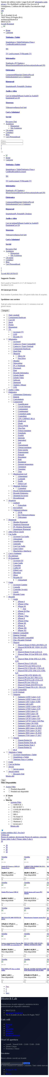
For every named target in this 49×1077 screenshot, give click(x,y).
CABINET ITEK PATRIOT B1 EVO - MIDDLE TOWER (35, 867)
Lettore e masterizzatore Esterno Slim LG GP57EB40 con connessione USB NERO (12, 944)
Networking (30, 65)
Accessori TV (17, 54)
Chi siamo (9, 1029)
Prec (7, 987)
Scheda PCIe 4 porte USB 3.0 (9, 892)
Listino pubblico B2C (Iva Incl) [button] (13, 833)
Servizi (8, 117)
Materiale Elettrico (22, 75)
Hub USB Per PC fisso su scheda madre (10, 969)
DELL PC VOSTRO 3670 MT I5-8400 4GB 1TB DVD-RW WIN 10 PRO (35, 969)
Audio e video (11, 91)
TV (7, 49)
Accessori (22, 44)
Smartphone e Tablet (13, 42)
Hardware (22, 65)
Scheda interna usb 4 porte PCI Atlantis (33, 892)
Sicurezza (9, 103)
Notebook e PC (11, 63)
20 (2, 841)
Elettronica (10, 70)
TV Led (9, 54)
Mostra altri (10, 776)
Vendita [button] (4, 857)
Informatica (10, 58)
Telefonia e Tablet (13, 37)
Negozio (9, 1024)
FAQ (8, 1026)
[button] (5, 835)
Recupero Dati (11, 122)
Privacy (8, 1074)
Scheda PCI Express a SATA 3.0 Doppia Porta (10, 867)
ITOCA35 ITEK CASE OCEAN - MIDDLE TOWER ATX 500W (33, 943)
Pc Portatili (19, 86)
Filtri (3, 780)
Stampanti (14, 65)
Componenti (10, 75)
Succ (7, 993)
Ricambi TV (27, 54)
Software (38, 65)
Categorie (5, 310)
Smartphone (10, 86)
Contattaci (9, 1033)
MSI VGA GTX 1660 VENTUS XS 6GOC (11, 918)
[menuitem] (8, 30)
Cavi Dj (17, 98)
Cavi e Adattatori (24, 77)
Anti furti (23, 107)
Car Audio (33, 96)
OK (2, 11)
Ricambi (15, 44)
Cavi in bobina (11, 96)
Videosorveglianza (13, 107)
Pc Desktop (27, 86)
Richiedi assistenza (13, 1035)
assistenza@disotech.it (14, 1013)
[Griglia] (2, 830)
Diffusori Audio (23, 96)
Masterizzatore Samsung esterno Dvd (35, 917)
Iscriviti (26, 1063)
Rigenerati (10, 82)
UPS (43, 65)
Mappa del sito (11, 1070)
